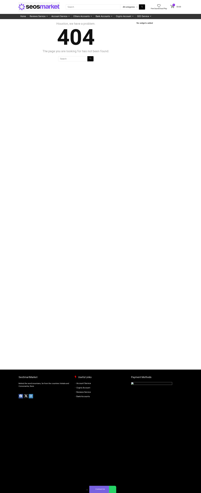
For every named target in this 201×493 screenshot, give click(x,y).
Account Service (59, 16)
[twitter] (26, 396)
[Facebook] (21, 396)
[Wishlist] (159, 6)
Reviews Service (38, 16)
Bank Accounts (103, 16)
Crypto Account (123, 16)
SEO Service (143, 16)
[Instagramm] (31, 396)
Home (23, 16)
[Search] (142, 7)
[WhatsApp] (112, 489)
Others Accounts (81, 16)
